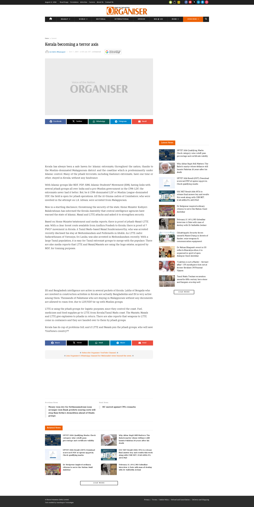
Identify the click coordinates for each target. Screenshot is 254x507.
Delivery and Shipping (200, 500)
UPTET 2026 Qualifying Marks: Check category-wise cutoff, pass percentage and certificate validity (79, 438)
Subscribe (192, 19)
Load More (99, 483)
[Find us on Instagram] (206, 2)
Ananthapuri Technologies (65, 503)
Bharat (64, 19)
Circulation (74, 2)
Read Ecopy (64, 2)
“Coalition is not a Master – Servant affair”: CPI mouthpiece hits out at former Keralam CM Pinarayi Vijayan (192, 266)
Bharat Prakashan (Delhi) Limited (58, 500)
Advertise (83, 2)
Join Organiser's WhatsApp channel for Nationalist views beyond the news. (99, 356)
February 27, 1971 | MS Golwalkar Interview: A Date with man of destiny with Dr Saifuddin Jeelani (135, 467)
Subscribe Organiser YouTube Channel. (99, 353)
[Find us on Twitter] (194, 2)
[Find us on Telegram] (202, 2)
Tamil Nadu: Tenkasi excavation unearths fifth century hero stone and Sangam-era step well (192, 279)
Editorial (101, 19)
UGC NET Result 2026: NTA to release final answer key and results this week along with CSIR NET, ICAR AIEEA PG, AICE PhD (136, 454)
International (122, 19)
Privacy (147, 500)
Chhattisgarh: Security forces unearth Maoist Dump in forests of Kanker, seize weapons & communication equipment (192, 237)
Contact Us (109, 2)
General (53, 38)
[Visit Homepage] (127, 11)
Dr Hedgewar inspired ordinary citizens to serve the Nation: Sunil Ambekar (78, 467)
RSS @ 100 (158, 19)
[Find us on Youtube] (190, 2)
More (174, 19)
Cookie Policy (164, 500)
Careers (92, 2)
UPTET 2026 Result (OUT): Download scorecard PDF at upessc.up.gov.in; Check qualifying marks (79, 453)
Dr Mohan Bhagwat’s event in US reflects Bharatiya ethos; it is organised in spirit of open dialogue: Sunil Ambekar (191, 252)
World (82, 19)
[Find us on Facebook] (186, 2)
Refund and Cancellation (180, 500)
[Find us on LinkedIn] (198, 2)
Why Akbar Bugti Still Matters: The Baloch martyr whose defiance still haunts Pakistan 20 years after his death (134, 439)
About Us (100, 2)
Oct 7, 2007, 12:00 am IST (80, 52)
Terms (154, 500)
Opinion (141, 19)
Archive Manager (57, 52)
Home (47, 38)
